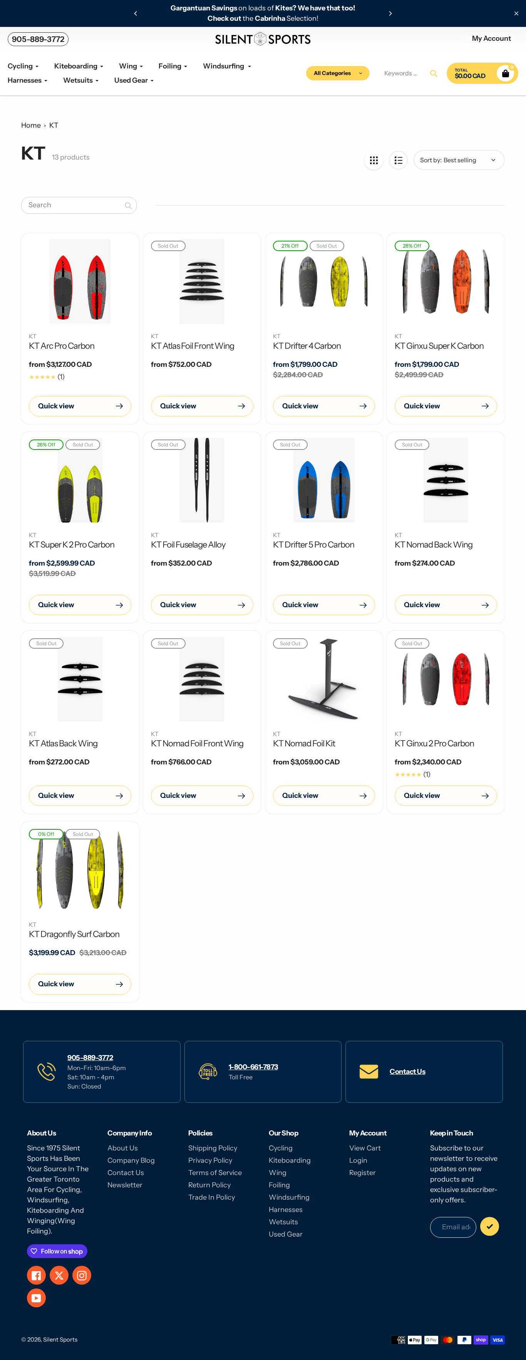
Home (31, 125)
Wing (277, 1173)
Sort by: (431, 160)
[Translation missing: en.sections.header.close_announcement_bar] (516, 13)
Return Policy (209, 1185)
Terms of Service (215, 1173)
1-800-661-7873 (253, 1067)
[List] (398, 160)
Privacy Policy (210, 1160)
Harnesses (286, 1209)
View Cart (365, 1148)
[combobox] (79, 205)
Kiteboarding (290, 1160)
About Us (122, 1148)
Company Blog (131, 1160)
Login (358, 1160)
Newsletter (124, 1185)
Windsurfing (289, 1197)
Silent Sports (60, 1339)
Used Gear (286, 1234)
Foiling (279, 1185)
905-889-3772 (38, 39)
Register (362, 1173)
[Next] (390, 13)
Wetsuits (283, 1222)
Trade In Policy (211, 1197)
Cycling (281, 1148)
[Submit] (489, 1226)
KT (54, 125)
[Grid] (373, 160)
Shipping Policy (212, 1148)
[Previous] (136, 13)
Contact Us (407, 1071)
